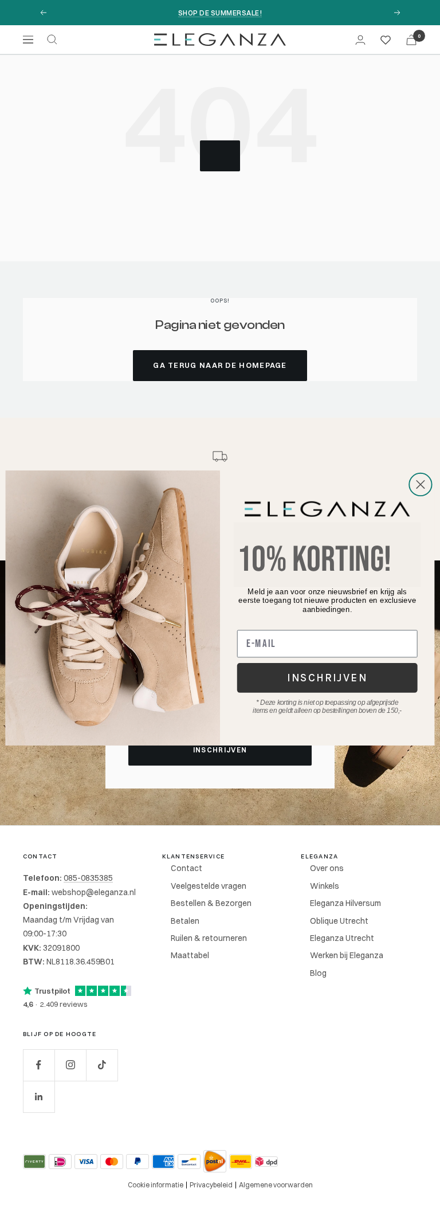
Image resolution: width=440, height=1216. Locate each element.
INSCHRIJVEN (327, 678)
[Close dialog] (420, 485)
